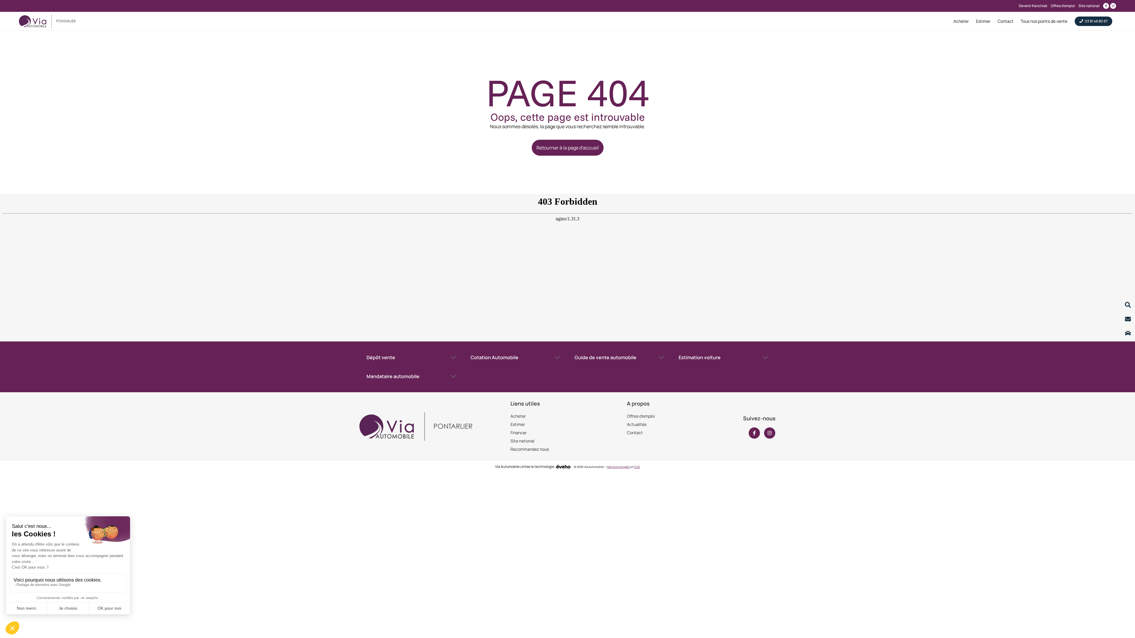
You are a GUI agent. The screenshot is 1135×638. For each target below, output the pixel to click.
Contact (635, 432)
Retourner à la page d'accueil (567, 147)
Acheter (518, 416)
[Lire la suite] (1128, 305)
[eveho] (562, 466)
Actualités (636, 424)
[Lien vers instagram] (1113, 6)
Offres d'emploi (641, 416)
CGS (637, 467)
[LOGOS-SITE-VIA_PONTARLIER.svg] (47, 21)
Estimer (517, 424)
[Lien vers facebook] (1106, 6)
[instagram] (770, 433)
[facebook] (754, 433)
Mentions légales (618, 467)
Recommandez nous (529, 449)
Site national (522, 441)
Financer (518, 432)
